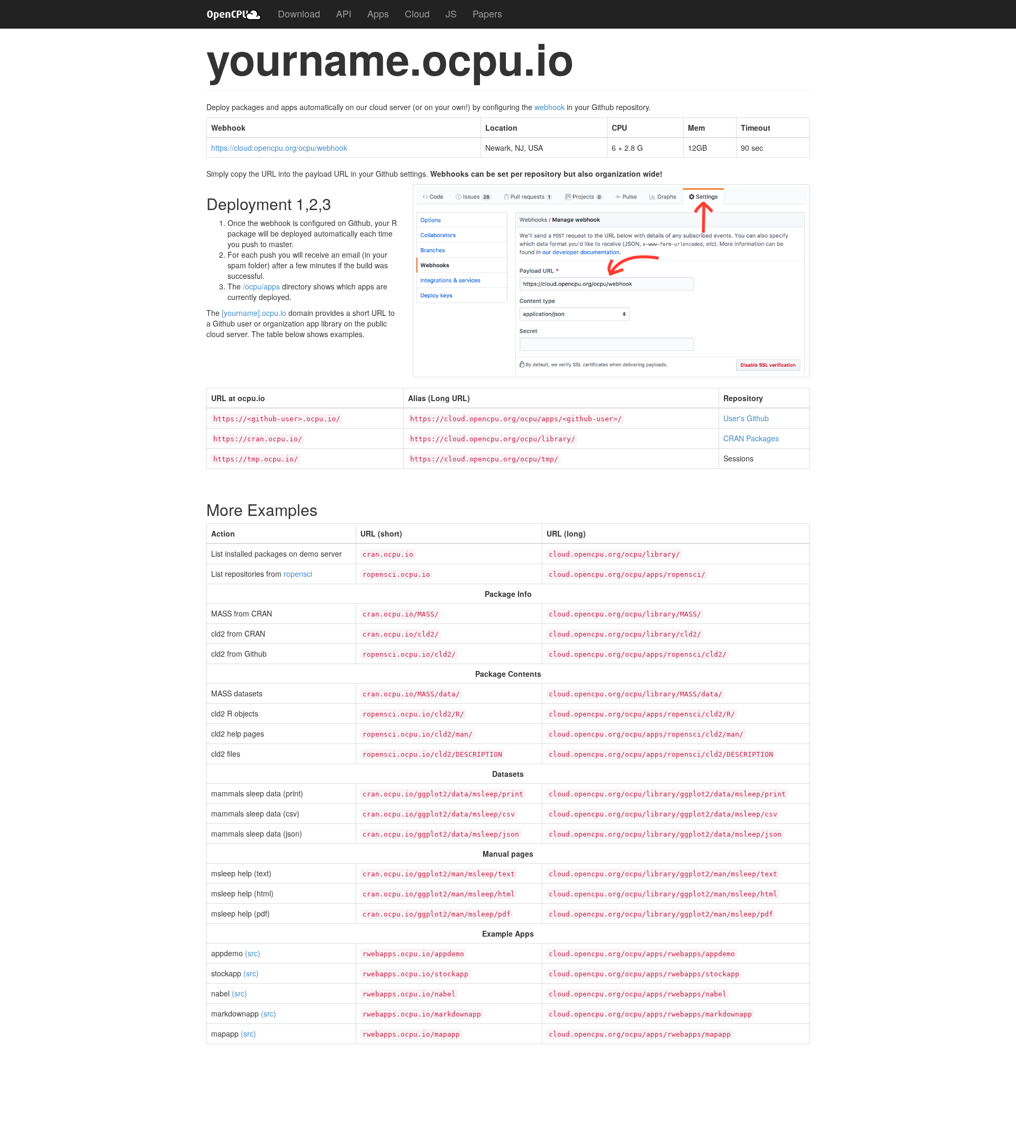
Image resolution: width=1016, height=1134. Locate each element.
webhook (549, 107)
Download (299, 13)
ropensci (298, 573)
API (343, 13)
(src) (252, 953)
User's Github (746, 418)
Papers (487, 13)
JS (451, 13)
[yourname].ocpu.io (254, 312)
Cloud (417, 13)
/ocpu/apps (261, 286)
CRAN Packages (751, 438)
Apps (378, 13)
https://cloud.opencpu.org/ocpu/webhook (279, 147)
